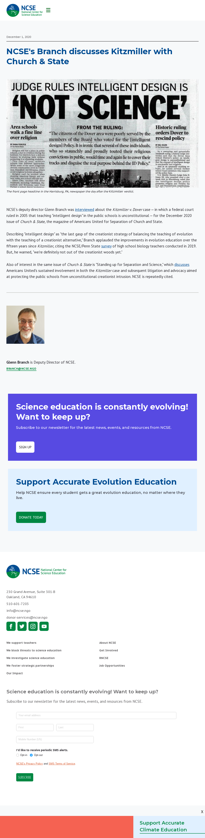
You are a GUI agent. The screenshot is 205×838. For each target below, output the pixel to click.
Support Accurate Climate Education (163, 826)
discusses (181, 264)
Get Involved (108, 650)
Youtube (44, 626)
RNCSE (103, 658)
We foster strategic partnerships (30, 665)
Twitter (22, 626)
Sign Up (25, 447)
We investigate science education (30, 658)
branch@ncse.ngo (21, 368)
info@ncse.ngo (18, 611)
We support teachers (21, 643)
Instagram (33, 626)
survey (106, 246)
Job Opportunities (112, 665)
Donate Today (31, 517)
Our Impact (14, 673)
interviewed (84, 209)
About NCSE (107, 643)
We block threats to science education (33, 650)
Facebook (11, 626)
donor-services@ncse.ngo (26, 617)
